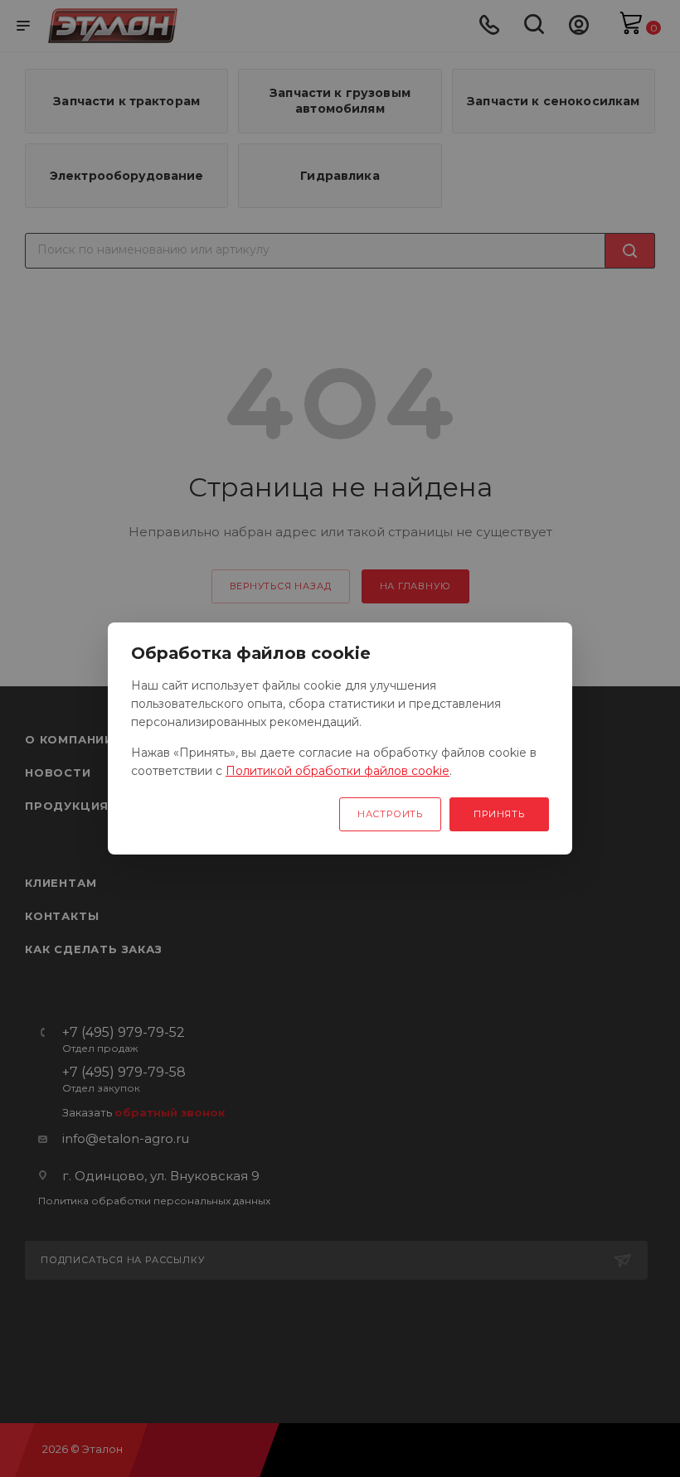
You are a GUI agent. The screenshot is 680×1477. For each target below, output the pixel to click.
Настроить (390, 814)
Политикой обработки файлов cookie (337, 770)
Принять (499, 814)
